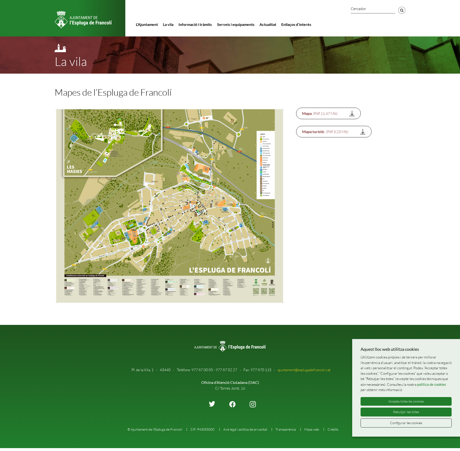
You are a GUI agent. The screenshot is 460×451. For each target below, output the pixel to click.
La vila (168, 24)
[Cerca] (401, 10)
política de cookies (431, 384)
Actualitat (267, 24)
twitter (212, 404)
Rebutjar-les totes (406, 412)
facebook (232, 404)
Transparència (286, 429)
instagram (253, 404)
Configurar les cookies (406, 423)
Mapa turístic (325, 131)
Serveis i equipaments (235, 24)
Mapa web (311, 429)
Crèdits (333, 429)
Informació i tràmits (195, 24)
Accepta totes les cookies (406, 401)
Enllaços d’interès (296, 24)
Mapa (320, 113)
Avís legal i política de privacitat (245, 429)
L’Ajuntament (147, 24)
